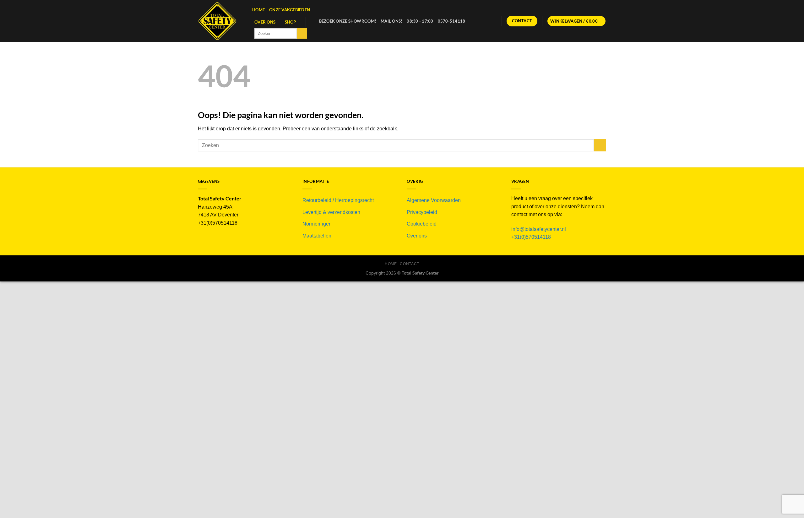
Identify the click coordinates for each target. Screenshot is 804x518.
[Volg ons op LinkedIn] (493, 21)
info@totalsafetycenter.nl (539, 229)
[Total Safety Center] (220, 21)
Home (258, 9)
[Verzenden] (302, 33)
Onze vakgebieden (289, 9)
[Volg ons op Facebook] (476, 21)
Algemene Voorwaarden (434, 200)
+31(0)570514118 (531, 237)
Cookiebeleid (422, 223)
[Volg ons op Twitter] (484, 21)
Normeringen (317, 223)
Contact (409, 264)
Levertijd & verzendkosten (331, 212)
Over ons (264, 22)
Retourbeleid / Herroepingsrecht (338, 200)
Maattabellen (316, 235)
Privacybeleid (422, 212)
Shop (290, 22)
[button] (576, 21)
